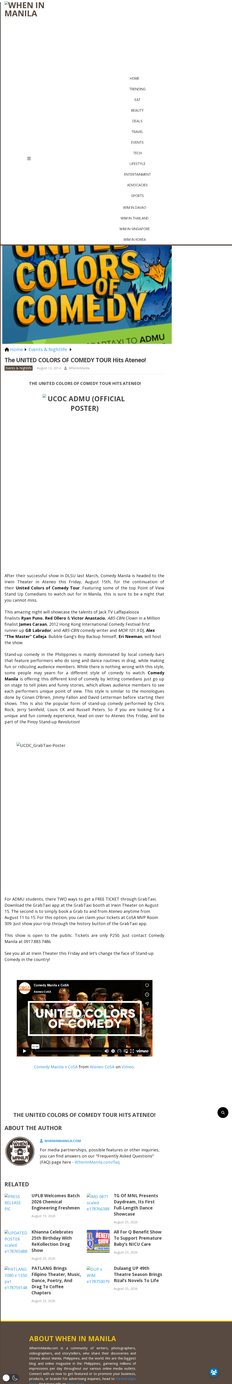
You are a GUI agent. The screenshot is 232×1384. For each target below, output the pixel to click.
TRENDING (137, 89)
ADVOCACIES (137, 185)
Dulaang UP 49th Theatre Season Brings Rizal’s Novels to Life (138, 1274)
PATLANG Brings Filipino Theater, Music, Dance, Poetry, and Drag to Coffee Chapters (56, 1280)
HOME (134, 78)
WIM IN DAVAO (134, 207)
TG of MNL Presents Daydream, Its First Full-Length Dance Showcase (136, 1205)
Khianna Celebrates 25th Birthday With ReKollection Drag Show (52, 1241)
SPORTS (137, 196)
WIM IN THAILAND (135, 218)
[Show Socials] (213, 1372)
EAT (137, 100)
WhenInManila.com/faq (97, 1162)
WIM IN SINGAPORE (134, 229)
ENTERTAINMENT (137, 174)
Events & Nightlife (18, 368)
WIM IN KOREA (134, 239)
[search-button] (223, 1112)
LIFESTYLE (137, 164)
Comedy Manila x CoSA (56, 1066)
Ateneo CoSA (102, 1066)
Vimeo (128, 1066)
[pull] (32, 158)
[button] (10, 1378)
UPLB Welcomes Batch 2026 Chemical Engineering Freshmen (55, 1202)
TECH (137, 153)
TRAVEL (137, 132)
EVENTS (137, 142)
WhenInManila (79, 368)
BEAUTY (137, 110)
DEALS (137, 121)
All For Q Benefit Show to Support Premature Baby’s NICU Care (138, 1238)
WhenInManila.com (62, 1140)
